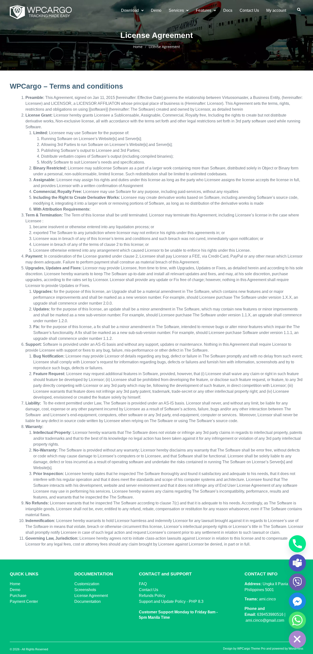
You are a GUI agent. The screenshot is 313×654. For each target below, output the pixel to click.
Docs (227, 10)
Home (138, 46)
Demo (156, 10)
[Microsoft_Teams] (297, 562)
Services (176, 10)
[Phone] (297, 543)
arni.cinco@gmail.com (265, 620)
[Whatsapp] (297, 620)
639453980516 (270, 614)
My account (276, 10)
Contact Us (249, 10)
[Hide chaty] (297, 639)
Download (130, 10)
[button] (132, 10)
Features (203, 10)
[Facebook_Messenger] (297, 601)
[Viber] (297, 582)
